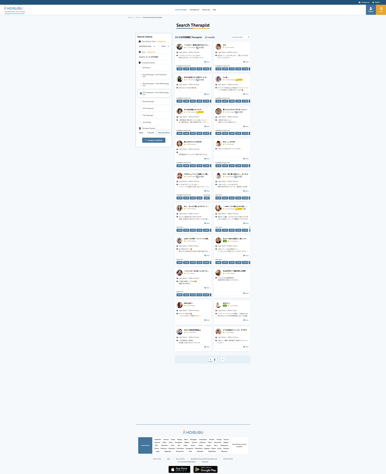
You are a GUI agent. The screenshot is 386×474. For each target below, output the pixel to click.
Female (150, 132)
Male (141, 132)
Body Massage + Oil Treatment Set (154, 75)
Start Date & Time (153, 41)
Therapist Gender (149, 128)
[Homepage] (13, 9)
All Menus (146, 67)
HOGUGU (130, 17)
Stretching (147, 122)
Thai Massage (148, 115)
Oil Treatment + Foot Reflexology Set (156, 93)
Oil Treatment (148, 108)
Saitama (138, 17)
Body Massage (148, 101)
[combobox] (240, 37)
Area (148, 52)
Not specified (164, 132)
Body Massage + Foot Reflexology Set (156, 84)
